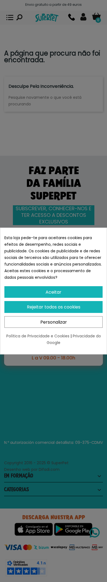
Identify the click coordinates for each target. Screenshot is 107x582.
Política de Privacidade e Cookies (38, 336)
